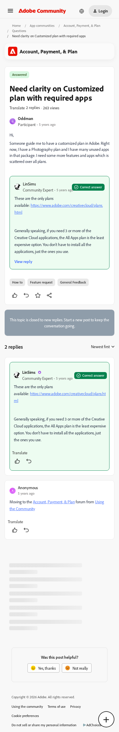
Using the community (27, 706)
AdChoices (93, 725)
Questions (19, 31)
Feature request (41, 282)
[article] (59, 416)
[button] (10, 12)
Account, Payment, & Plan (82, 25)
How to (17, 282)
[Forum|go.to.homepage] (42, 11)
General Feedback (73, 282)
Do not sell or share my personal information (44, 725)
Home (16, 25)
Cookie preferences (25, 716)
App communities (42, 25)
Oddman (25, 118)
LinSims (29, 183)
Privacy (75, 706)
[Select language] (81, 11)
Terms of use (57, 706)
